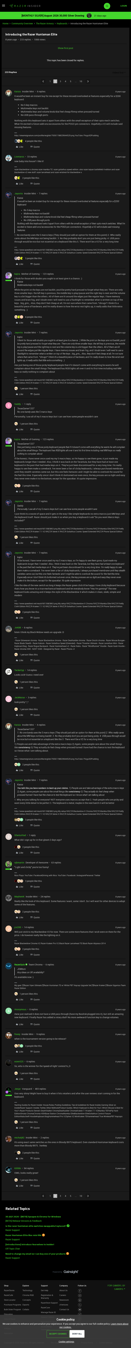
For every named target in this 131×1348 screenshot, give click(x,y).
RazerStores (9, 1290)
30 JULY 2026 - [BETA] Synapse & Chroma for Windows (33, 1217)
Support (44, 1285)
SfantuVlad (20, 835)
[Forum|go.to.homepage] (25, 6)
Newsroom (64, 1300)
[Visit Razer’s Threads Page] (80, 1300)
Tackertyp (19, 670)
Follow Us (82, 1285)
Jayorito (18, 193)
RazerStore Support (49, 1302)
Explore (26, 1285)
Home (5, 23)
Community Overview (22, 23)
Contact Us (64, 1309)
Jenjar (17, 1088)
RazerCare (45, 1307)
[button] (3, 6)
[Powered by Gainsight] (65, 1272)
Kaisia (17, 91)
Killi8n (17, 1168)
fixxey (17, 1034)
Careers (62, 1295)
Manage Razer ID (48, 1312)
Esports (26, 1304)
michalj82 (19, 1137)
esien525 (18, 1061)
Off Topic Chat (12, 1248)
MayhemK (19, 896)
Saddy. (17, 403)
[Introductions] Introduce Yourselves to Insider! (29, 1245)
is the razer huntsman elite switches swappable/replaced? (35, 1226)
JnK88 (17, 627)
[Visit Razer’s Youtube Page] (80, 1310)
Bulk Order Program (12, 1309)
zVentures (63, 1304)
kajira (17, 273)
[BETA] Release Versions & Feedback (23, 1220)
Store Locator (9, 1300)
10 (81, 81)
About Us (63, 1290)
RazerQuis (19, 964)
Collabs (26, 1309)
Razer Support (12, 1230)
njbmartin (19, 862)
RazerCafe (8, 1295)
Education (8, 1314)
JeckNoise (19, 697)
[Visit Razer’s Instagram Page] (80, 1296)
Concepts (27, 1300)
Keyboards (62, 23)
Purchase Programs (12, 1304)
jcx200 (17, 927)
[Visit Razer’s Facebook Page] (80, 1291)
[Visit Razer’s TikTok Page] (80, 1314)
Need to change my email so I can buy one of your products (35, 1254)
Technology (27, 1290)
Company (63, 1285)
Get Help (44, 1290)
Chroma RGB (28, 1295)
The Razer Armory (45, 23)
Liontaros (19, 156)
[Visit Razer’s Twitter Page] (80, 1305)
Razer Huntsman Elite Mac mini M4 (23, 1235)
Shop (6, 1285)
